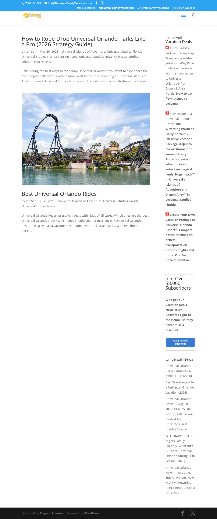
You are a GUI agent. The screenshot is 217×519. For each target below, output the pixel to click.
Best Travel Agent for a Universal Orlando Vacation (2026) (180, 387)
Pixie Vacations (86, 8)
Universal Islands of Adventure (83, 51)
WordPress (92, 513)
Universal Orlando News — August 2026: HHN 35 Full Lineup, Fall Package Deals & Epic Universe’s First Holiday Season (180, 414)
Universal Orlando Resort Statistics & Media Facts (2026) (179, 371)
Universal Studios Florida (124, 51)
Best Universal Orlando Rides (59, 194)
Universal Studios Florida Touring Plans (49, 57)
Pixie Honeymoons (184, 8)
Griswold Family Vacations (153, 8)
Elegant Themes (51, 513)
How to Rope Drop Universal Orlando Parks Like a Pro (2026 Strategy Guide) (84, 41)
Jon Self (31, 51)
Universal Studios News (96, 57)
